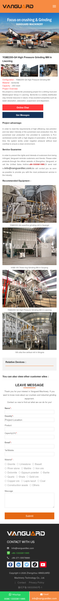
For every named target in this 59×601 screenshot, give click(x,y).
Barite (46, 472)
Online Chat (23, 107)
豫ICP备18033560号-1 (30, 587)
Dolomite (12, 472)
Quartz (11, 476)
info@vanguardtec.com (17, 168)
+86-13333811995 (20, 552)
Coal (42, 481)
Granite (11, 464)
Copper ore (13, 481)
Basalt (38, 464)
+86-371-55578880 (20, 557)
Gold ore (34, 476)
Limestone (25, 464)
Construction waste (17, 485)
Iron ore (40, 468)
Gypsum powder (30, 472)
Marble (27, 468)
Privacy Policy (36, 582)
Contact (22, 582)
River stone (13, 468)
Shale (22, 476)
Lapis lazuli (30, 481)
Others (35, 485)
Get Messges (22, 114)
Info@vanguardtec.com (22, 548)
